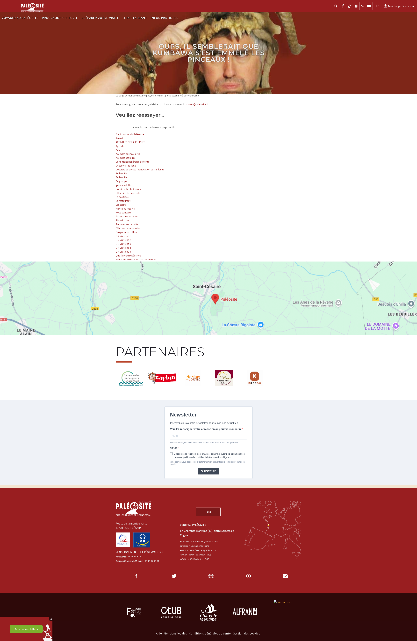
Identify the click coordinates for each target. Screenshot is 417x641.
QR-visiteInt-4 (123, 247)
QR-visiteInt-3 (123, 244)
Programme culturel (60, 18)
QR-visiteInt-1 (123, 236)
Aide (118, 150)
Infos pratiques (164, 18)
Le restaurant (134, 18)
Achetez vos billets (26, 629)
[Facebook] (343, 6)
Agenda (120, 146)
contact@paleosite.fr (196, 104)
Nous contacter (124, 212)
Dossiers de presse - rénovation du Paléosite (140, 169)
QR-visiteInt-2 (123, 240)
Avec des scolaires (126, 158)
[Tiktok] (350, 6)
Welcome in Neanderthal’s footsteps (136, 259)
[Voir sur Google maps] (208, 298)
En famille (121, 173)
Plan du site (122, 220)
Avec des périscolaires (128, 154)
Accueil (119, 138)
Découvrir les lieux (126, 165)
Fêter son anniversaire (128, 228)
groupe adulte (123, 185)
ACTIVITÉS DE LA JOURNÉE (130, 142)
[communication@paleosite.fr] (369, 6)
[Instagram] (356, 6)
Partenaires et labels (127, 216)
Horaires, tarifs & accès (128, 189)
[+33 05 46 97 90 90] (363, 6)
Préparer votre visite (100, 18)
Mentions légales (125, 208)
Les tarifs (121, 204)
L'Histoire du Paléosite (128, 193)
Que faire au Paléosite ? (128, 255)
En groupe (121, 181)
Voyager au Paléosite (20, 18)
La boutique (122, 197)
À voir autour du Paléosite (130, 134)
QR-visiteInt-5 (123, 251)
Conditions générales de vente (132, 161)
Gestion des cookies (246, 633)
